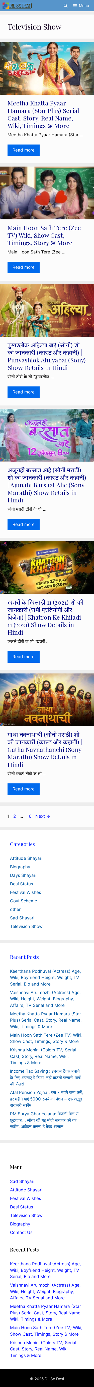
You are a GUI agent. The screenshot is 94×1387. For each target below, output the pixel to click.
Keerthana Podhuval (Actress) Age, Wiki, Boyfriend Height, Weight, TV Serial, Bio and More (45, 978)
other (15, 909)
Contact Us (21, 1232)
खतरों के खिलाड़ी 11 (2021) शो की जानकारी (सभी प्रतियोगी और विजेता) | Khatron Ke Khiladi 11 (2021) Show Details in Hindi (45, 617)
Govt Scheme (23, 900)
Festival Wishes (25, 892)
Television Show (26, 926)
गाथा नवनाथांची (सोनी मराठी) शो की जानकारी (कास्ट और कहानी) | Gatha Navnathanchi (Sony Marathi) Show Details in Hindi (45, 749)
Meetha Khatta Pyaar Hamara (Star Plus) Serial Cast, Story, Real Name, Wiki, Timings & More (43, 114)
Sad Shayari (22, 917)
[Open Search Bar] (65, 5)
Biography (20, 866)
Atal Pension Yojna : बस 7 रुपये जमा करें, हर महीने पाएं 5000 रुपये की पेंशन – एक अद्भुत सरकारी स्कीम (46, 1099)
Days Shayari (23, 875)
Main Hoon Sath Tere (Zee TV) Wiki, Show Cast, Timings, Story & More (44, 235)
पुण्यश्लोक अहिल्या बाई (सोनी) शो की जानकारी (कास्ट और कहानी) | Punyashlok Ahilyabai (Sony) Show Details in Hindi (47, 356)
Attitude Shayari (26, 858)
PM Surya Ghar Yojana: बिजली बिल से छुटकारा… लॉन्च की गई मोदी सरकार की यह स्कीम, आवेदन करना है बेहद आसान (44, 1120)
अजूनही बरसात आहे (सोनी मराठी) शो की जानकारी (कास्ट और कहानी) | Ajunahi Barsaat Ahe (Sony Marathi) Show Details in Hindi (47, 485)
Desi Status (21, 883)
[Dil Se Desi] (17, 5)
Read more (24, 150)
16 (30, 816)
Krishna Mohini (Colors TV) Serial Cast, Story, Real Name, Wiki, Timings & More (43, 1056)
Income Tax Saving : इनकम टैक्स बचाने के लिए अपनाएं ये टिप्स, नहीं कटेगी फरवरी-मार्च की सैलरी (45, 1077)
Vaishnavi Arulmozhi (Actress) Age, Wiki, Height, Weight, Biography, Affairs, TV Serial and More (45, 999)
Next (42, 816)
